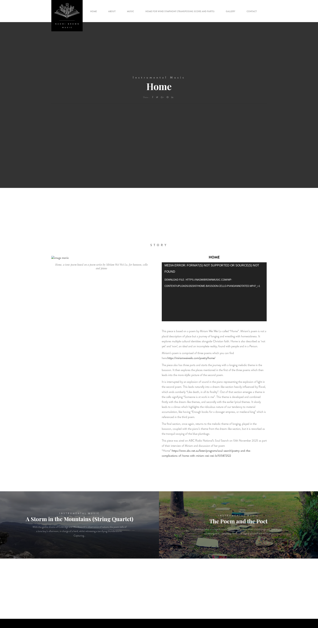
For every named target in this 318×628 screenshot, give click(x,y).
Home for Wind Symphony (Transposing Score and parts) (179, 11)
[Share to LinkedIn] (172, 97)
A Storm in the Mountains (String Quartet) (79, 519)
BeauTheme (261, 620)
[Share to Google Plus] (162, 97)
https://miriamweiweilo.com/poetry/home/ (191, 358)
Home (93, 11)
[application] (214, 291)
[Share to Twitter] (157, 97)
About (112, 11)
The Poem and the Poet (238, 521)
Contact (252, 11)
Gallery (230, 11)
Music (130, 11)
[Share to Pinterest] (167, 97)
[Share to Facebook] (152, 97)
